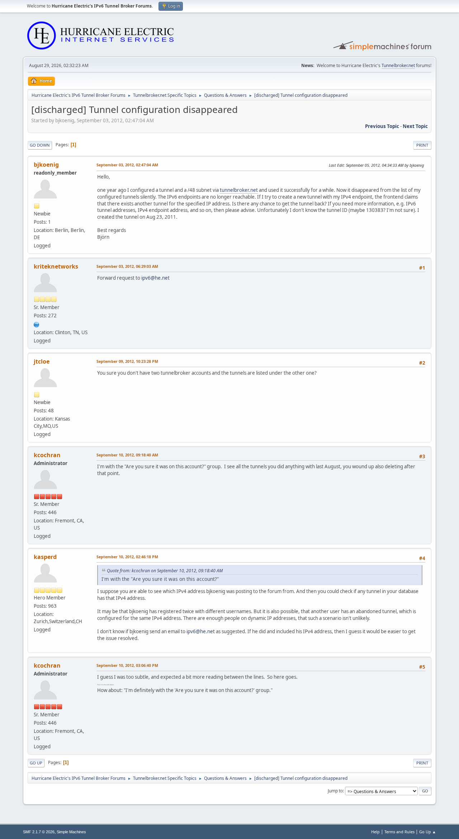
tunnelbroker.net (239, 190)
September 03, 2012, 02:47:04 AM (127, 164)
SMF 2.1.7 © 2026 (39, 832)
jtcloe (41, 361)
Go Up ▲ (427, 831)
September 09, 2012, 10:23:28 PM (127, 361)
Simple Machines (71, 832)
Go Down (40, 145)
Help (375, 831)
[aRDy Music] (36, 324)
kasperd (45, 557)
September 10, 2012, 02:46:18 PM (127, 556)
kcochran (47, 455)
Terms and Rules (399, 831)
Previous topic (382, 126)
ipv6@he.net (155, 278)
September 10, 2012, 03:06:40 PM (127, 665)
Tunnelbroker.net (398, 65)
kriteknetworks (56, 266)
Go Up (36, 762)
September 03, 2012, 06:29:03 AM (127, 266)
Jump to (335, 791)
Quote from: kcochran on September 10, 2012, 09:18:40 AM (165, 571)
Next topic (415, 126)
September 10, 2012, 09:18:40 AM (127, 455)
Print (422, 145)
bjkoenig (46, 165)
